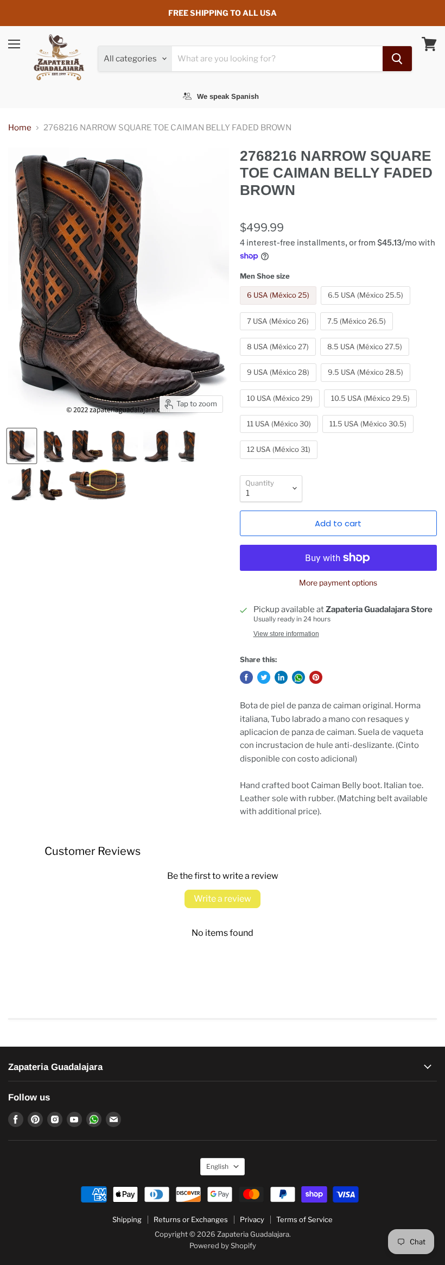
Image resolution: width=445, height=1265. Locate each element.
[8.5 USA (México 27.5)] (366, 358)
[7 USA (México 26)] (279, 333)
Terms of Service (304, 1219)
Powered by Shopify (222, 1245)
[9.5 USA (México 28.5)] (367, 384)
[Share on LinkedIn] (281, 677)
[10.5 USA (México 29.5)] (371, 410)
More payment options (338, 582)
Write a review (222, 898)
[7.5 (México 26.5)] (358, 333)
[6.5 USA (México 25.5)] (367, 307)
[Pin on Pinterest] (315, 677)
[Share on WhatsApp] (298, 677)
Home (19, 128)
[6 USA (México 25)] (279, 307)
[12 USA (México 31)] (280, 462)
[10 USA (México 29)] (281, 410)
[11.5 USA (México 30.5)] (369, 435)
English (217, 1166)
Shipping (127, 1219)
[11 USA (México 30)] (280, 435)
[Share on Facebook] (246, 677)
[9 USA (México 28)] (279, 384)
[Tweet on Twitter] (263, 677)
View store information (286, 634)
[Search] (397, 58)
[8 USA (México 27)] (279, 358)
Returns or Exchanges (191, 1219)
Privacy (252, 1219)
